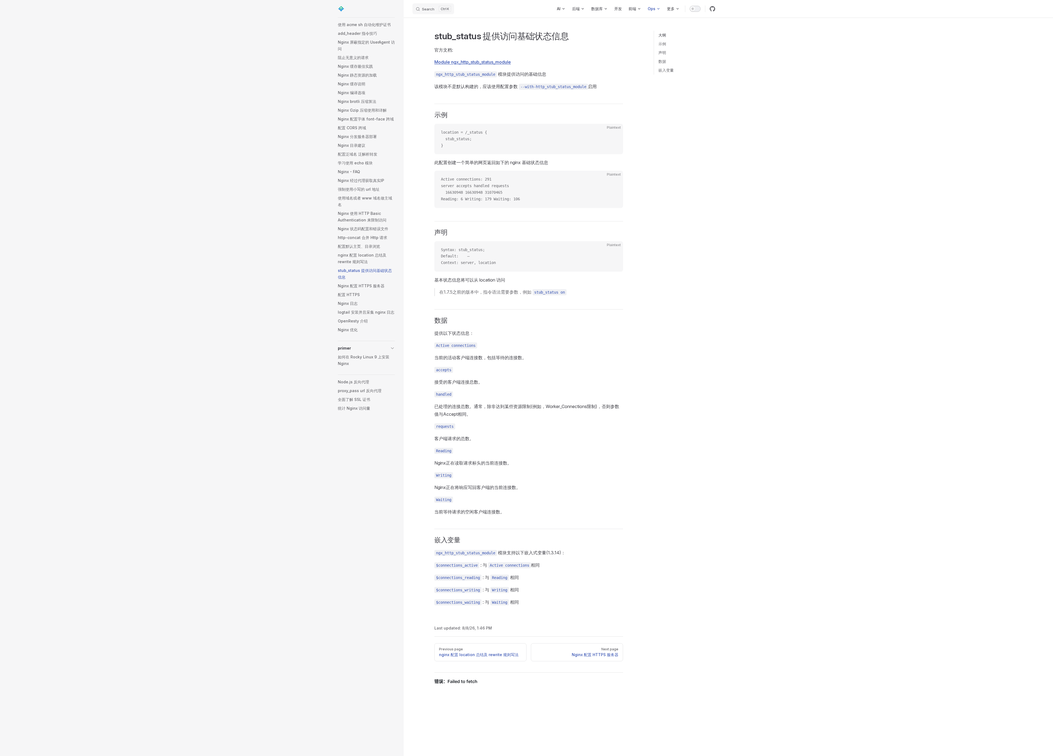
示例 (662, 43)
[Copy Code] (614, 132)
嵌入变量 (666, 70)
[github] (712, 9)
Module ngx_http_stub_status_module (472, 62)
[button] (366, 348)
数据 (662, 61)
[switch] (695, 9)
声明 (662, 52)
